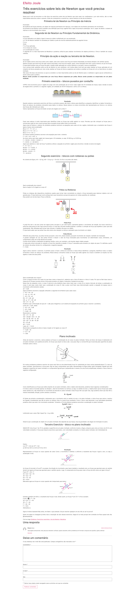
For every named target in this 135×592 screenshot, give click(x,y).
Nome (25, 564)
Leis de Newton (55, 519)
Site (24, 577)
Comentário (27, 544)
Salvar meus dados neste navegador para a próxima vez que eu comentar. (46, 583)
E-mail (25, 570)
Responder (30, 532)
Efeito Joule (32, 3)
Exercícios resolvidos (43, 519)
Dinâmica (33, 519)
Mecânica (63, 519)
